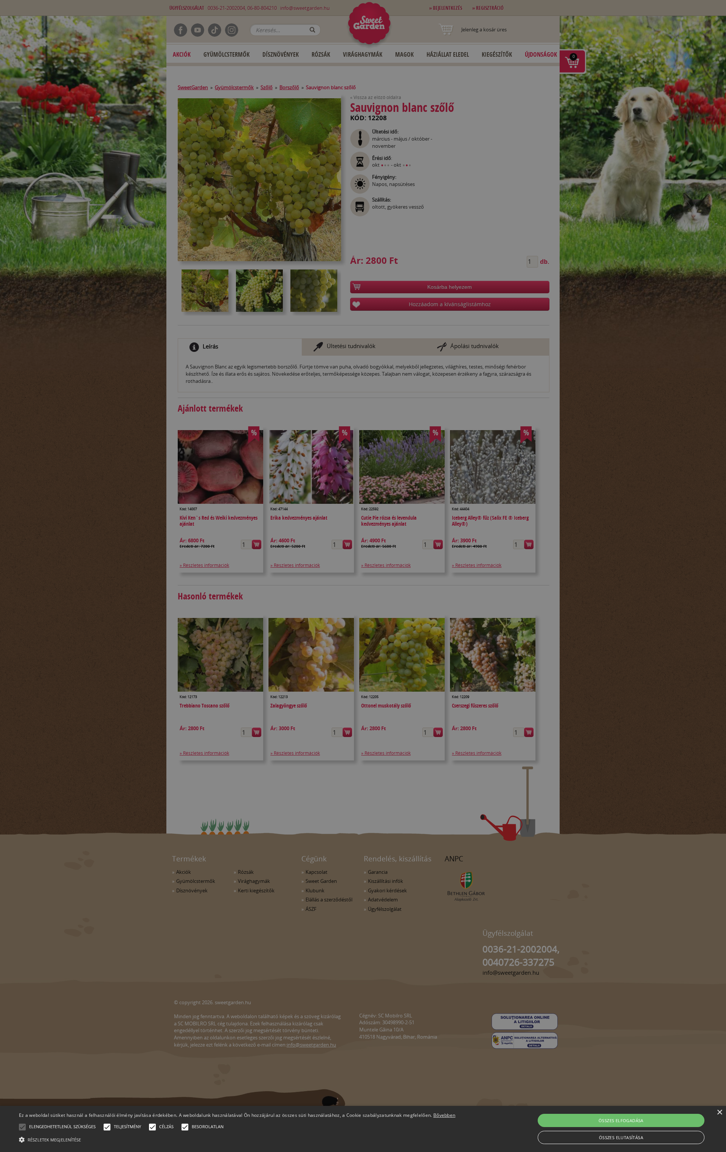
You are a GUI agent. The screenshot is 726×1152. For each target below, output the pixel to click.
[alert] (363, 576)
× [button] (719, 1112)
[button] (22, 1127)
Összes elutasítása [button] (621, 1137)
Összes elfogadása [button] (621, 1120)
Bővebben (444, 1115)
